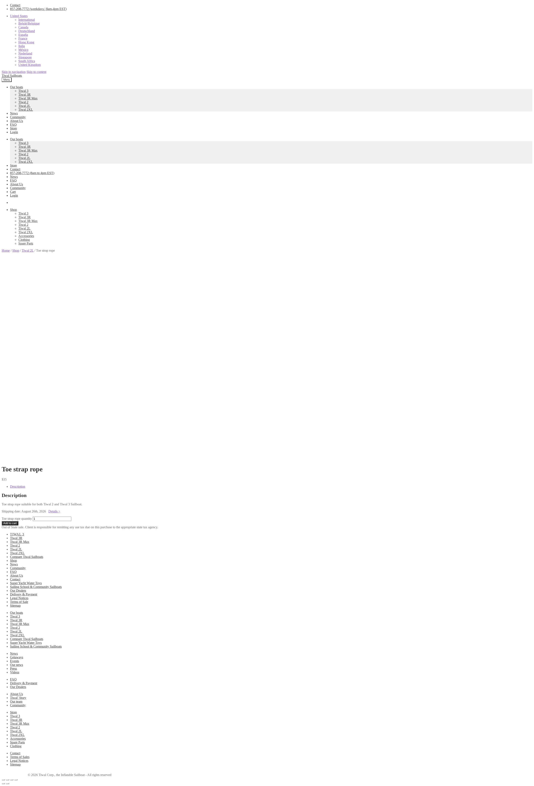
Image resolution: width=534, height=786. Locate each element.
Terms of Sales (19, 757)
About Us (16, 121)
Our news (16, 665)
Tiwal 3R (24, 94)
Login (14, 132)
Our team (16, 701)
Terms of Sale (19, 602)
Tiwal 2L (24, 106)
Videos (14, 672)
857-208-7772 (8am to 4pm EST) (32, 173)
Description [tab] (17, 486)
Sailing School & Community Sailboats (36, 587)
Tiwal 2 (23, 102)
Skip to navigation (14, 72)
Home (6, 250)
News (14, 113)
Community (18, 117)
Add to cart (10, 523)
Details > (54, 511)
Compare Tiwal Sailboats (26, 557)
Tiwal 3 (23, 91)
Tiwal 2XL (25, 109)
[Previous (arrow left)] (3, 783)
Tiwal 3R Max (28, 98)
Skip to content (36, 72)
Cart (13, 191)
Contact (15, 5)
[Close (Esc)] (16, 779)
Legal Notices (19, 598)
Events (14, 661)
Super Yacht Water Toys (26, 583)
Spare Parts (25, 243)
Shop (13, 209)
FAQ (13, 124)
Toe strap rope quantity (17, 518)
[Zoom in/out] (3, 779)
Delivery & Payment (23, 594)
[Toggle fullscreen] (7, 779)
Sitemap (15, 605)
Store (13, 128)
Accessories (26, 236)
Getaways (16, 657)
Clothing (24, 239)
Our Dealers (18, 590)
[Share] (11, 779)
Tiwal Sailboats (12, 75)
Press (13, 668)
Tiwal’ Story (18, 697)
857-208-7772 (38, 9)
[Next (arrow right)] (7, 783)
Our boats (16, 87)
